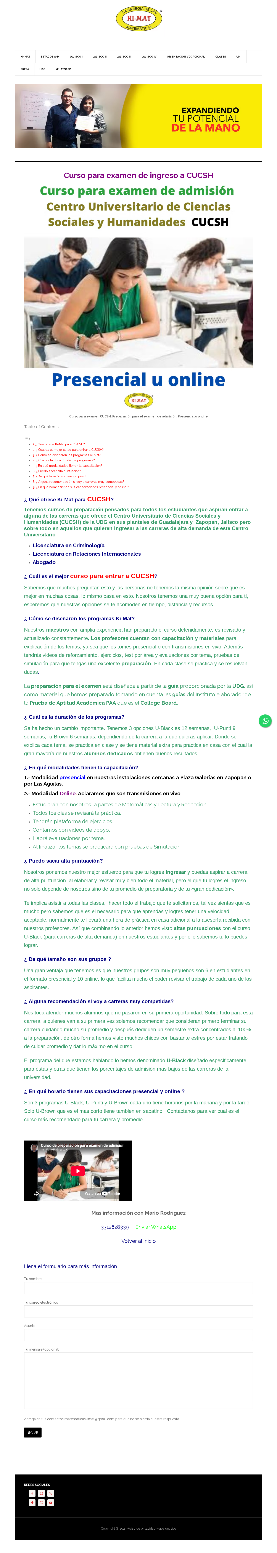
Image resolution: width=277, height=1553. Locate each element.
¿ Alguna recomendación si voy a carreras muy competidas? (80, 481)
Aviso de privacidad (141, 1528)
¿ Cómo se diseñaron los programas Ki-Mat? (68, 455)
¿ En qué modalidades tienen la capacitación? (69, 465)
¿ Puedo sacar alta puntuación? (58, 471)
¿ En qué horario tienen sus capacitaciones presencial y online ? (82, 487)
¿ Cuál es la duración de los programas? (65, 460)
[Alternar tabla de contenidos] (27, 439)
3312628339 (115, 1227)
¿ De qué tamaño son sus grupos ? (60, 476)
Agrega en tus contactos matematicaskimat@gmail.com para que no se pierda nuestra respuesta (101, 1419)
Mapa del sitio (166, 1528)
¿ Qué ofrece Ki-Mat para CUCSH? (60, 444)
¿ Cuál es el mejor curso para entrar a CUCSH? (70, 449)
